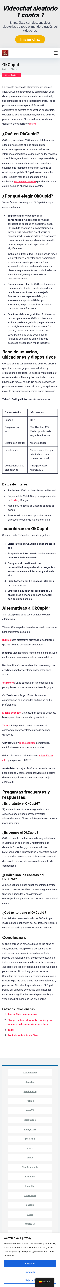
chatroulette (30, 1195)
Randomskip (30, 1091)
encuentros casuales (25, 181)
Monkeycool (30, 1120)
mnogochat (30, 1129)
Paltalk (30, 1101)
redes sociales (27, 742)
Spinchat (30, 1082)
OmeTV (30, 1110)
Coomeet (30, 1176)
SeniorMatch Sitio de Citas (23, 1035)
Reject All (30, 1280)
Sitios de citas (11, 75)
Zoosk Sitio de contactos (22, 1014)
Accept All (30, 1263)
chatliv (30, 1214)
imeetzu (30, 1148)
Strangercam (30, 1072)
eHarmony (8, 682)
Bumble (6, 639)
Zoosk (6, 725)
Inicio (4, 69)
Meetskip (30, 1139)
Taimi (11, 1029)
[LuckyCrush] (5, 52)
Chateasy (30, 1224)
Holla (30, 1157)
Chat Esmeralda (30, 1167)
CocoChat (30, 1186)
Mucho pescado (11, 712)
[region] (30, 1260)
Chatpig (30, 1205)
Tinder (14, 500)
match (32, 123)
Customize (30, 1272)
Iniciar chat (30, 39)
